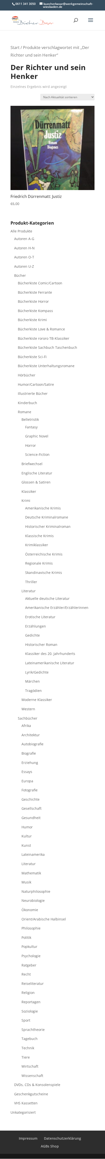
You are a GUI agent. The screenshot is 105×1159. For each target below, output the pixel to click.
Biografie (28, 753)
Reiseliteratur (32, 983)
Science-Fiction (37, 454)
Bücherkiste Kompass (35, 310)
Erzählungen (35, 626)
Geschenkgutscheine (31, 1094)
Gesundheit (31, 817)
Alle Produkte (21, 231)
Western (28, 709)
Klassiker (28, 491)
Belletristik (30, 419)
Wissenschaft (32, 1075)
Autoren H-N (24, 248)
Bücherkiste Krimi (32, 319)
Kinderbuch (27, 402)
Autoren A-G (24, 238)
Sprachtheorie (33, 1029)
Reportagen (31, 1002)
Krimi (25, 500)
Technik (27, 1048)
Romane (24, 412)
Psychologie (31, 956)
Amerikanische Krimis (43, 508)
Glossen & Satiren (36, 482)
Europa (27, 781)
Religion (28, 992)
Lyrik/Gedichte (37, 672)
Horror (30, 445)
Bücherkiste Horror (33, 301)
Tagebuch (29, 1038)
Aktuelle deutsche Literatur (47, 598)
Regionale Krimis (39, 563)
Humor (27, 827)
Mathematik (31, 873)
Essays (26, 771)
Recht (26, 974)
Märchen (32, 681)
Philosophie (31, 928)
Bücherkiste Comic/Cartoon (40, 283)
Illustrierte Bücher (33, 393)
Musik (26, 882)
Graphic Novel (36, 436)
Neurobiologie (33, 900)
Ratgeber (28, 965)
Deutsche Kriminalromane (46, 517)
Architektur (30, 735)
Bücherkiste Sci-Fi (32, 356)
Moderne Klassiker (36, 699)
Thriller (31, 582)
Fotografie (29, 790)
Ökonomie (29, 909)
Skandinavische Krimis (43, 572)
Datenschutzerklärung (62, 1138)
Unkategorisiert (23, 1112)
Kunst (26, 845)
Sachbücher (27, 718)
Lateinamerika (33, 854)
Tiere (25, 1057)
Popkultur (29, 946)
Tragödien (33, 690)
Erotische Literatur (40, 617)
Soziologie (29, 1011)
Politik (26, 937)
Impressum (28, 1138)
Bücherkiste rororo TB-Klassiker (43, 338)
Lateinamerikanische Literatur (49, 663)
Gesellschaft (31, 808)
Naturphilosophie (35, 891)
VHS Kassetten (26, 1103)
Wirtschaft (29, 1066)
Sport (25, 1020)
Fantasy (31, 427)
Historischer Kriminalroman (48, 526)
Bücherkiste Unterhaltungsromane (46, 365)
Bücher (20, 275)
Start (15, 47)
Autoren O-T (24, 257)
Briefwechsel (31, 463)
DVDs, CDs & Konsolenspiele (37, 1084)
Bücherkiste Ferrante (35, 292)
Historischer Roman (41, 644)
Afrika (26, 725)
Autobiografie (32, 744)
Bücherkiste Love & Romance (41, 329)
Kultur (26, 836)
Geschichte (30, 799)
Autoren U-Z (24, 266)
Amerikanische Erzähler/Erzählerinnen (56, 607)
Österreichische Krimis (44, 554)
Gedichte (32, 635)
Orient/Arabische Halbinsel (43, 919)
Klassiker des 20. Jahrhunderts (50, 653)
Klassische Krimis (39, 535)
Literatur (28, 591)
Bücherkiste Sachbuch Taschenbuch (47, 347)
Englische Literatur (36, 473)
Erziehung (29, 762)
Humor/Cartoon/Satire (36, 384)
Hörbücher (26, 375)
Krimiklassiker (36, 545)
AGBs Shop (50, 1146)
